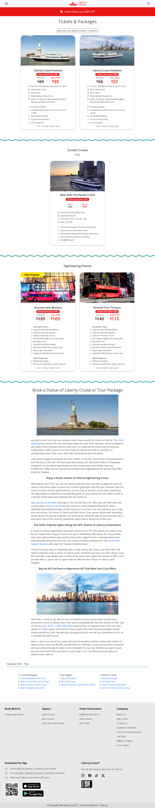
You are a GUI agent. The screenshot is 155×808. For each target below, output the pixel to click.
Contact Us (122, 723)
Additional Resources (89, 714)
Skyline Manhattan (68, 678)
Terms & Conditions (88, 805)
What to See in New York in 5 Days (34, 681)
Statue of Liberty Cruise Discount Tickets (78, 684)
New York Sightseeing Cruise (32, 688)
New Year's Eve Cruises (53, 723)
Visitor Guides (85, 718)
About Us (121, 714)
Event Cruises (48, 714)
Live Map (121, 736)
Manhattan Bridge (109, 678)
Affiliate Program (125, 740)
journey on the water (46, 502)
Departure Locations (126, 727)
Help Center (122, 718)
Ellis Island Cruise (68, 681)
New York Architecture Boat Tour (116, 688)
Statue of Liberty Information (114, 684)
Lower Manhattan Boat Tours (32, 678)
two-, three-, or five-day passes (57, 625)
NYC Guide (84, 723)
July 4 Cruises (48, 718)
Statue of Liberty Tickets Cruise (33, 684)
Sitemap (103, 805)
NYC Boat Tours (108, 681)
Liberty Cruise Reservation (129, 732)
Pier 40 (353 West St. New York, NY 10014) (101, 769)
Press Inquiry (123, 745)
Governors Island (53, 505)
